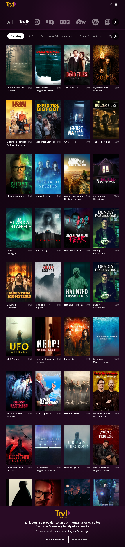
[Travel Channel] (11, 4)
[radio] (10, 22)
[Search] (109, 4)
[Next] (115, 22)
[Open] (116, 4)
